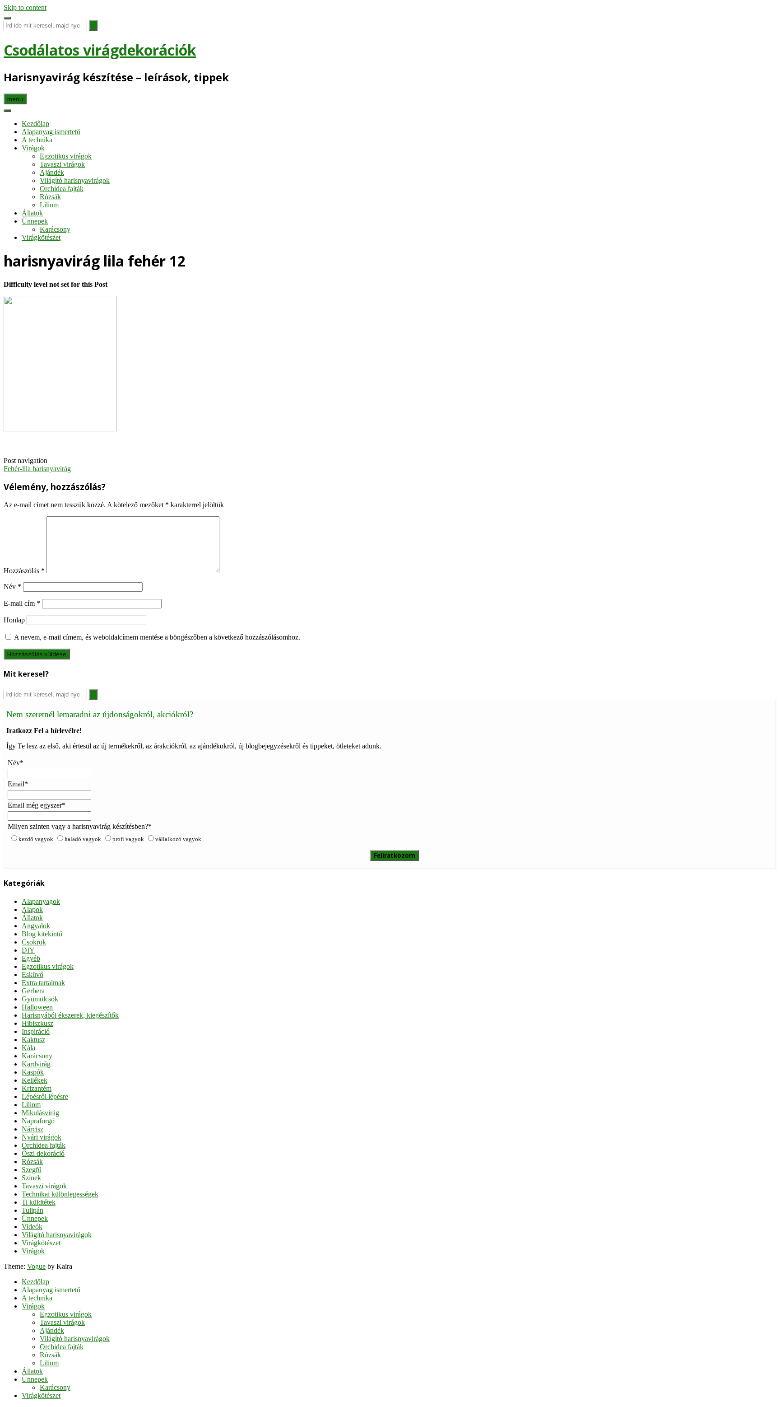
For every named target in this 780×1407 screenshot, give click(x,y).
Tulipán (32, 1210)
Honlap (14, 620)
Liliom (49, 205)
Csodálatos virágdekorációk (100, 50)
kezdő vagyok (36, 839)
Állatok (32, 213)
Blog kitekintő (42, 934)
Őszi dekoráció (43, 1153)
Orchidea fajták (62, 188)
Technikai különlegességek (60, 1194)
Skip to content (25, 7)
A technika (37, 140)
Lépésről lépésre (45, 1096)
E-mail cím (22, 603)
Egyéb (31, 958)
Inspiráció (36, 1031)
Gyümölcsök (40, 999)
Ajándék (52, 172)
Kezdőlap (35, 123)
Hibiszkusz (37, 1023)
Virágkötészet (41, 237)
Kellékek (34, 1080)
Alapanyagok (41, 901)
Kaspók (33, 1072)
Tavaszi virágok (62, 164)
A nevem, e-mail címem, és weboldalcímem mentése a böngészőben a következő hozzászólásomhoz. (157, 637)
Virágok (33, 148)
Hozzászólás (24, 571)
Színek (31, 1178)
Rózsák (50, 197)
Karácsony (55, 229)
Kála (28, 1048)
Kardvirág (36, 1064)
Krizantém (36, 1088)
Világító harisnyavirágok (75, 180)
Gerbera (33, 991)
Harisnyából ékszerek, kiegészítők (70, 1015)
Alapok (32, 909)
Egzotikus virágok (66, 156)
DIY (28, 950)
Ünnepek (35, 221)
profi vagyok (128, 839)
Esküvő (32, 974)
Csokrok (34, 942)
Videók (32, 1226)
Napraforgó (38, 1121)
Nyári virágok (41, 1137)
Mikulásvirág (40, 1113)
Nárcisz (32, 1129)
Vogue (36, 1266)
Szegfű (32, 1169)
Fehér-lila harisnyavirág (37, 468)
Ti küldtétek (39, 1202)
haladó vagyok (83, 839)
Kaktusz (33, 1039)
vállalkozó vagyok (178, 839)
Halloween (37, 1007)
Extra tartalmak (43, 982)
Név (12, 586)
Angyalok (36, 926)
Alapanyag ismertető (51, 132)
